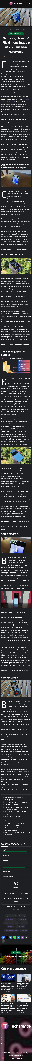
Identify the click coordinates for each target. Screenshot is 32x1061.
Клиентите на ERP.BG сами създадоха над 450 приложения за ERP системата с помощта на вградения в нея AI (8, 1007)
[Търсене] (30, 4)
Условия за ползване (6, 1041)
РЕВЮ (24, 30)
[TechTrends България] (16, 3)
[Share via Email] (26, 937)
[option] (16, 954)
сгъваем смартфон (11, 930)
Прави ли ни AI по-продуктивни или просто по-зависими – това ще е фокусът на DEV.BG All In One (7, 986)
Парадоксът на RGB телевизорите (16, 956)
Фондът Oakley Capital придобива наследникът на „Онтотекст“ (23, 985)
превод (11, 926)
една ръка (23, 919)
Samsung (22, 916)
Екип (2, 1039)
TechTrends (11, 30)
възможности (11, 919)
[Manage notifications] (3, 1058)
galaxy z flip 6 (11, 916)
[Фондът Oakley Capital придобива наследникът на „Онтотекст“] (24, 978)
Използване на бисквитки (7, 1045)
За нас (2, 1037)
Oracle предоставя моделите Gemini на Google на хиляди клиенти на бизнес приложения (22, 1007)
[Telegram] (18, 937)
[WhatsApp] (14, 937)
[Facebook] (3, 937)
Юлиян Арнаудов (10, 56)
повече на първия (16, 117)
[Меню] (2, 4)
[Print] (3, 941)
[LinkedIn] (10, 937)
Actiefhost (20, 1058)
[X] (7, 937)
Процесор (20, 926)
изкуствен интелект (11, 923)
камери (24, 923)
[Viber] (22, 937)
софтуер (24, 930)
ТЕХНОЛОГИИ (18, 30)
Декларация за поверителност (8, 1043)
